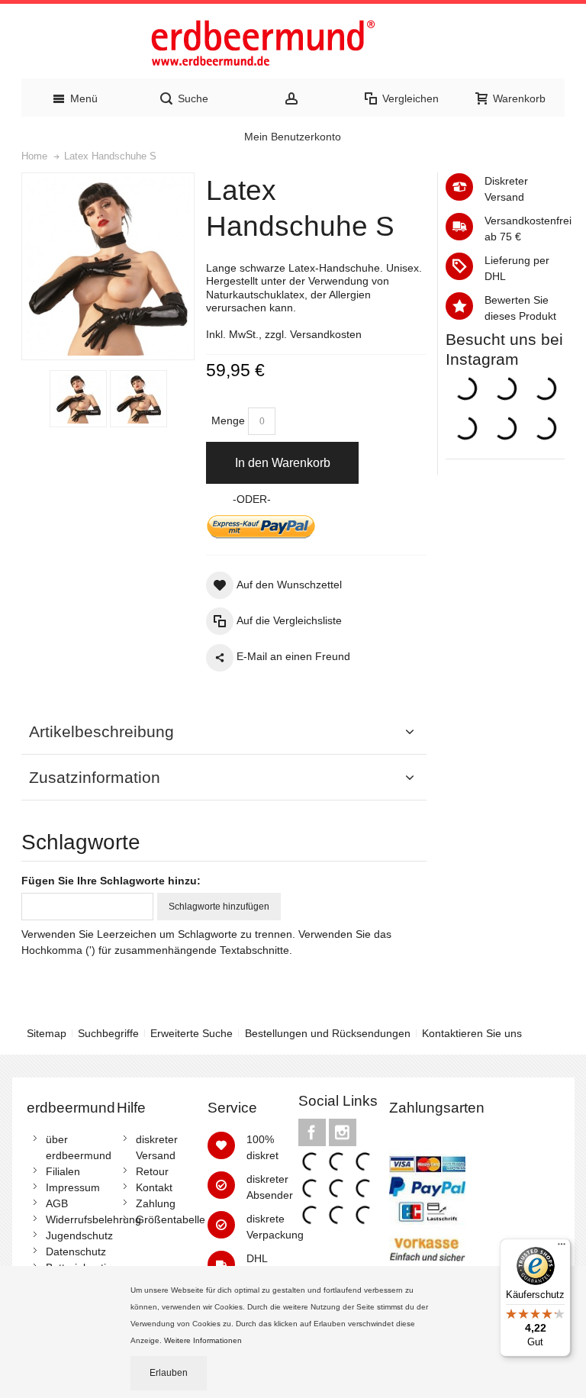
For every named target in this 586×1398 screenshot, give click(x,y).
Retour (152, 1171)
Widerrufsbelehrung (93, 1219)
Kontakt (154, 1187)
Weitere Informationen (204, 1340)
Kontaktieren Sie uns (472, 1033)
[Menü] (561, 1248)
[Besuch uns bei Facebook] (313, 1132)
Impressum (73, 1187)
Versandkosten (326, 334)
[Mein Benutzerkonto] (293, 98)
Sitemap (46, 1033)
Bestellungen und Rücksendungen (328, 1033)
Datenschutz (76, 1251)
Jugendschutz (79, 1235)
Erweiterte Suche (191, 1033)
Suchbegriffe (108, 1033)
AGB (57, 1203)
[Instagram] (342, 1132)
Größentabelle (170, 1219)
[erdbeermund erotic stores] (293, 45)
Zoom (108, 266)
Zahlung (155, 1203)
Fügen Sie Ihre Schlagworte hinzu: (111, 881)
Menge (228, 420)
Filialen (63, 1171)
